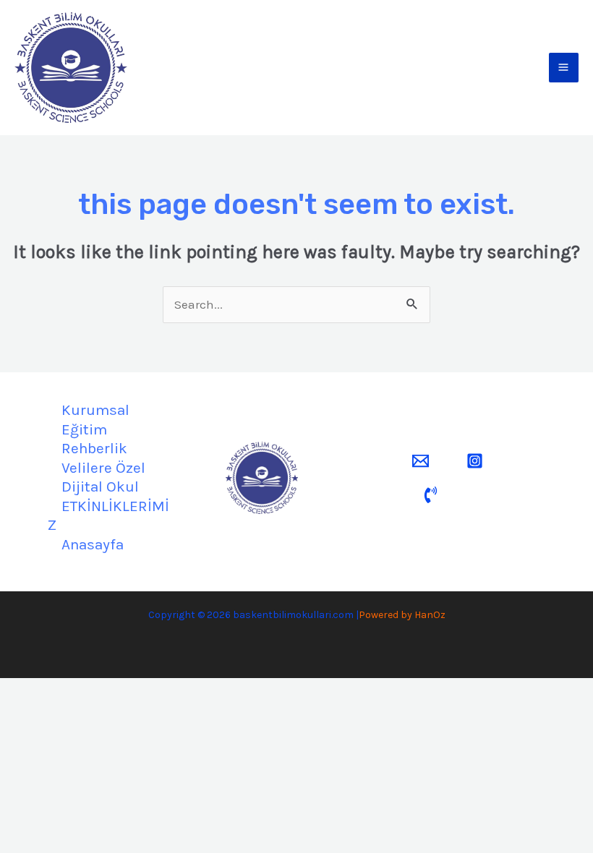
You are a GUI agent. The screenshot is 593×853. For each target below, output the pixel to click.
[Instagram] (475, 461)
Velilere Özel (103, 467)
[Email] (421, 461)
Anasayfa (92, 544)
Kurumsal (95, 410)
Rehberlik (94, 448)
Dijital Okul (100, 486)
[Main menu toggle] (564, 68)
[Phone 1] (431, 495)
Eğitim (84, 429)
